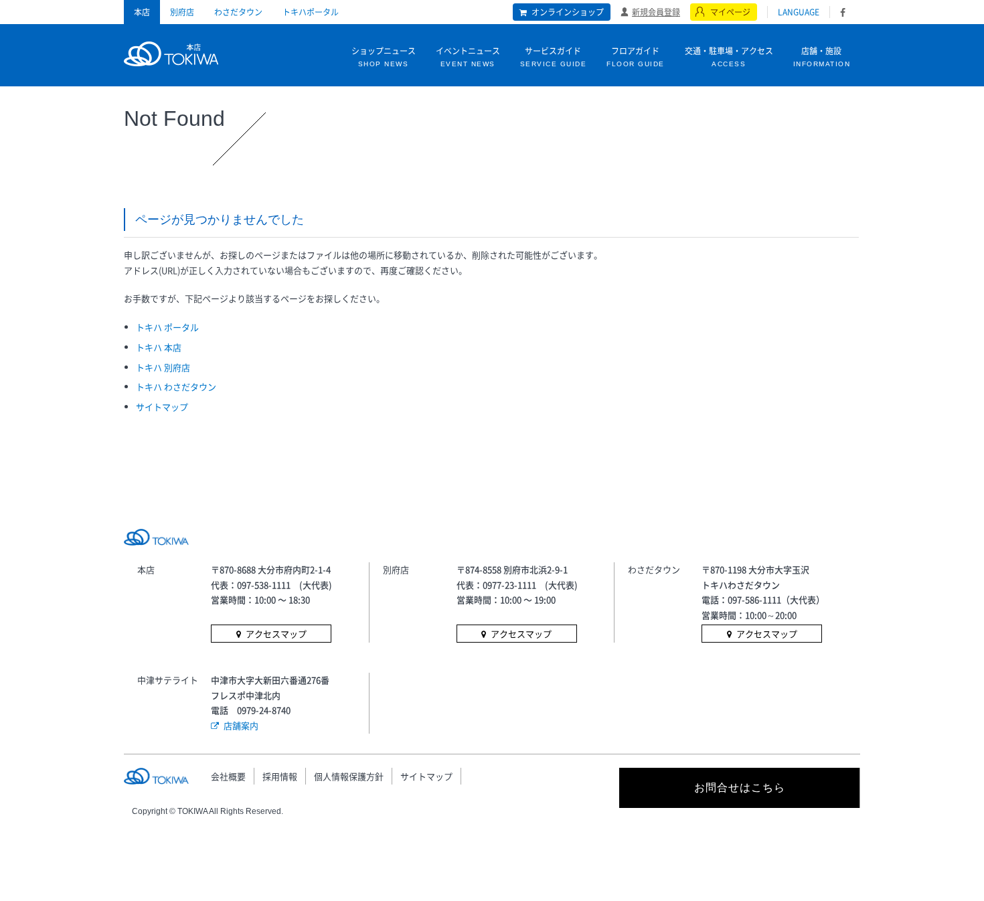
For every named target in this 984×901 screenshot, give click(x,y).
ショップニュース (383, 56)
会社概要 (228, 776)
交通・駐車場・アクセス (729, 56)
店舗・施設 (822, 56)
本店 (142, 12)
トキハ (171, 52)
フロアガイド (635, 56)
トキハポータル (310, 12)
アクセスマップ (276, 633)
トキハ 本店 (158, 347)
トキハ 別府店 (163, 367)
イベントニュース (468, 56)
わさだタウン (238, 12)
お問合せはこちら (739, 787)
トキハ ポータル (167, 327)
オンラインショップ (567, 12)
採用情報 (279, 776)
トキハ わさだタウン (176, 386)
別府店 (182, 12)
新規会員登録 (656, 11)
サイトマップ (162, 406)
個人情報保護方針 (349, 776)
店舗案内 (241, 725)
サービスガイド (553, 56)
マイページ (730, 12)
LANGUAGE (798, 12)
